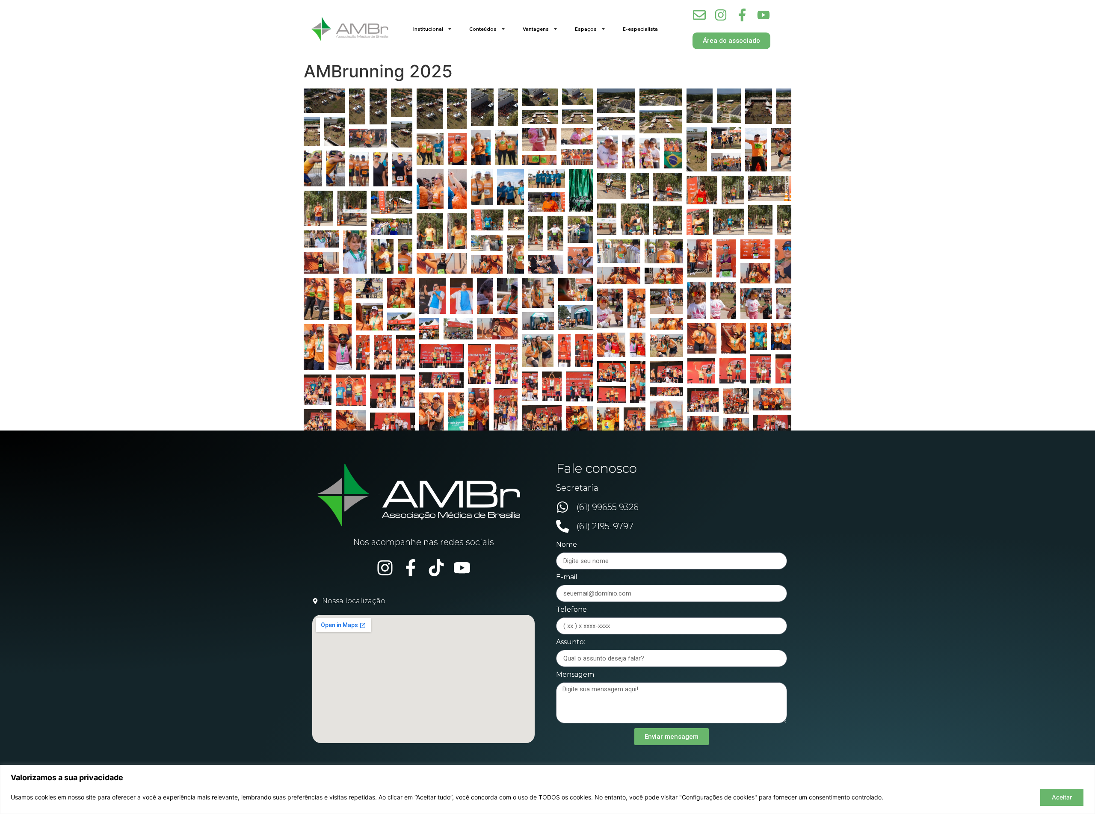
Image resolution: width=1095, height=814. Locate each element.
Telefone (571, 609)
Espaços (586, 29)
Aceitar (1062, 797)
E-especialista (640, 29)
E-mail (566, 577)
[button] (324, 100)
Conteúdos (483, 29)
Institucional (428, 29)
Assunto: (570, 642)
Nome (566, 545)
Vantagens (536, 29)
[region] (547, 789)
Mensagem (575, 674)
